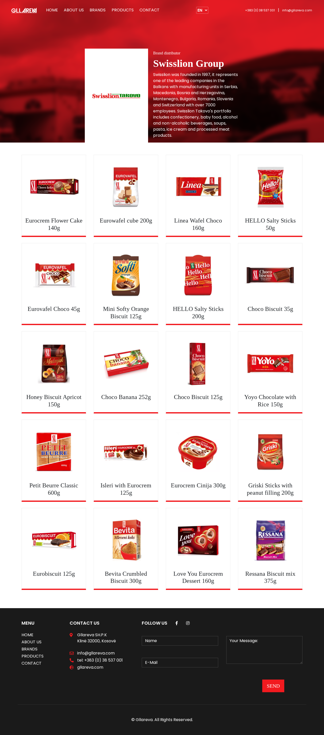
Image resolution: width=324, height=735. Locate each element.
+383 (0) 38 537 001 (260, 10)
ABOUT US (74, 10)
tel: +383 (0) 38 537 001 (100, 660)
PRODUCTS (123, 10)
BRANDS (98, 10)
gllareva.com (90, 667)
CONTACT (149, 10)
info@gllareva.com (297, 10)
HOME (52, 10)
